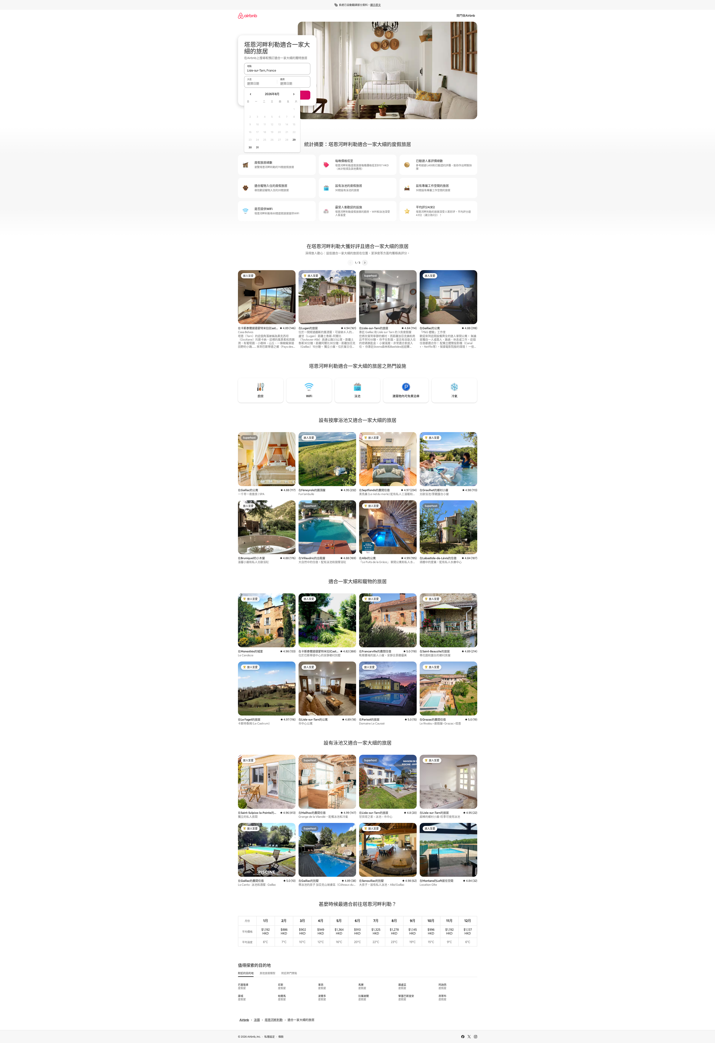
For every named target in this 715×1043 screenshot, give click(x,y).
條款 (281, 1036)
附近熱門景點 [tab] (289, 973)
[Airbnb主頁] (247, 15)
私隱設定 (269, 1036)
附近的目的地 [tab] (246, 973)
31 (257, 147)
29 (294, 139)
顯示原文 (375, 5)
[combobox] (277, 70)
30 (250, 147)
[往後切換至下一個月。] (294, 94)
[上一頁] (350, 263)
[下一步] (365, 263)
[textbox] (260, 83)
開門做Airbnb (465, 16)
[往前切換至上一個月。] (251, 94)
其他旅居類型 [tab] (267, 973)
